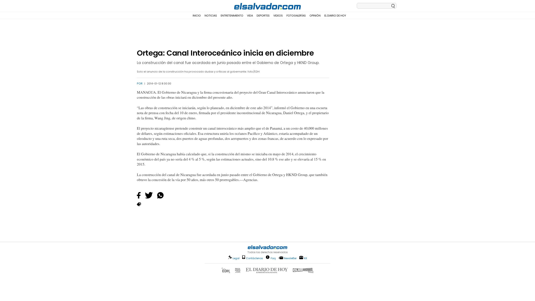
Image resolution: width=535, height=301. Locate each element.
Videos (278, 15)
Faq (273, 258)
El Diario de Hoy (335, 15)
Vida (250, 15)
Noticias (211, 15)
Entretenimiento (232, 15)
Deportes (263, 15)
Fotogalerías (296, 15)
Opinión (315, 15)
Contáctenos (254, 258)
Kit (305, 258)
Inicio (197, 15)
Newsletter (290, 258)
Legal (236, 258)
